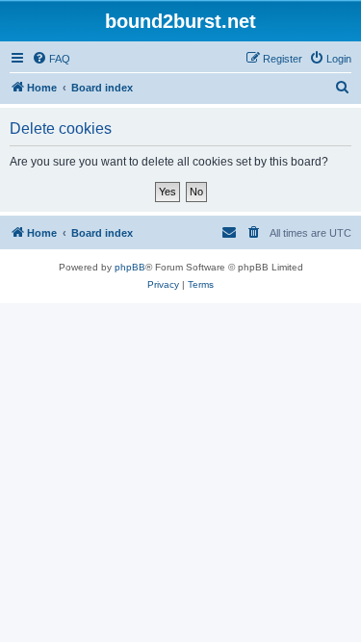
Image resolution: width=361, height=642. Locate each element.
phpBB (130, 267)
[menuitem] (51, 58)
